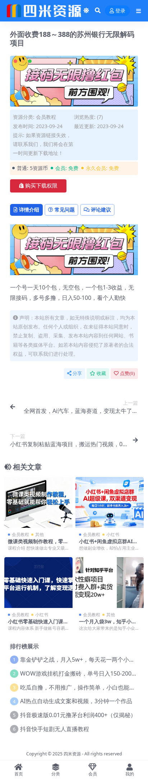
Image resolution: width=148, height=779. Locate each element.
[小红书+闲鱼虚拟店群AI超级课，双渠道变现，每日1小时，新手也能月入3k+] (109, 502)
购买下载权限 (41, 186)
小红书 (112, 534)
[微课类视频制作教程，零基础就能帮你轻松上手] (38, 502)
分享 (77, 373)
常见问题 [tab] (65, 209)
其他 (39, 534)
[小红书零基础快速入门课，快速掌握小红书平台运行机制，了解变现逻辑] (38, 582)
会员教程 (46, 116)
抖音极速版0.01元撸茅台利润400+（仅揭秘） (78, 715)
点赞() (127, 373)
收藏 (101, 373)
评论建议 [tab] (101, 209)
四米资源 (72, 754)
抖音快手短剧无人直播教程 (54, 729)
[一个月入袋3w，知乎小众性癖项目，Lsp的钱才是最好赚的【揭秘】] (109, 582)
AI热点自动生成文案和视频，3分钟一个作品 (76, 701)
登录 (120, 11)
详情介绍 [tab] (29, 209)
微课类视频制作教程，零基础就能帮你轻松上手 (38, 544)
